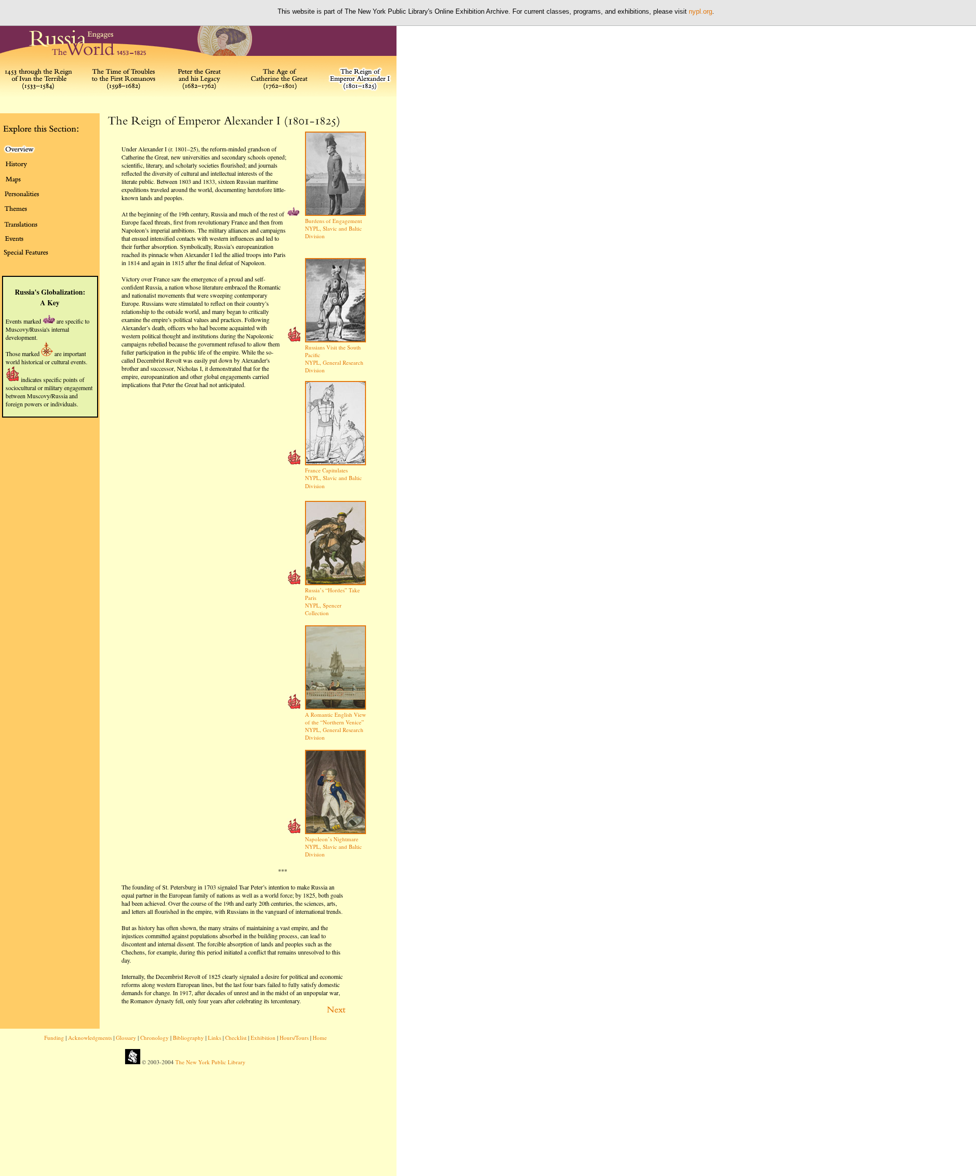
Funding (54, 1037)
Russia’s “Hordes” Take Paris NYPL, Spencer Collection (332, 601)
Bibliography (188, 1037)
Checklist (236, 1037)
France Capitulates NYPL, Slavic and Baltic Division (333, 478)
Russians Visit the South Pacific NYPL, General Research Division (334, 358)
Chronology (154, 1037)
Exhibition (263, 1037)
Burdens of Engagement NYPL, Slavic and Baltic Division (333, 228)
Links (214, 1037)
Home (320, 1037)
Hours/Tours (294, 1037)
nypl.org (700, 11)
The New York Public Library (210, 1062)
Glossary (126, 1037)
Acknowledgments (90, 1037)
